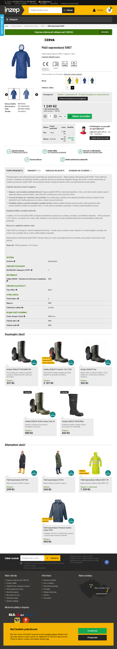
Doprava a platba (21, 3)
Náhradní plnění (12, 598)
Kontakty (43, 3)
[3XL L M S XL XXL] (70, 88)
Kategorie (13, 19)
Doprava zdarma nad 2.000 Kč (18, 580)
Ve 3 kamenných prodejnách (57, 151)
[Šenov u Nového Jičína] (107, 590)
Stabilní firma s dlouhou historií (18, 586)
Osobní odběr (12, 583)
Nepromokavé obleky (31, 26)
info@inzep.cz (46, 2)
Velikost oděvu (47, 88)
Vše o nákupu (48, 583)
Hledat (70, 10)
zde (47, 639)
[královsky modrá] (84, 80)
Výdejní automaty (49, 592)
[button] (6, 94)
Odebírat (54, 558)
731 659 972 (31, 2)
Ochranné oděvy (16, 26)
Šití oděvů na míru (13, 595)
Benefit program (13, 592)
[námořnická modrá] (92, 80)
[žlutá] (76, 80)
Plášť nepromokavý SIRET (56, 26)
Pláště (43, 26)
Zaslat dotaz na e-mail (99, 138)
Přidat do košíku (81, 116)
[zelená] (69, 80)
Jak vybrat (54, 3)
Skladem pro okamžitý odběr (92, 151)
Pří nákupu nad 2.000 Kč (20, 151)
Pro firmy (33, 3)
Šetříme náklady (12, 601)
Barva (44, 81)
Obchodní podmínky (50, 586)
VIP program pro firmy (15, 589)
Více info (105, 32)
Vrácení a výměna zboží (69, 3)
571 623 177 (17, 2)
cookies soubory (51, 634)
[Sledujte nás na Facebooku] (106, 562)
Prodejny (8, 3)
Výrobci (46, 595)
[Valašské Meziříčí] (107, 591)
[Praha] (91, 586)
